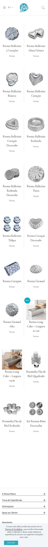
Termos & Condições (14, 529)
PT (9, 7)
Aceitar (11, 543)
